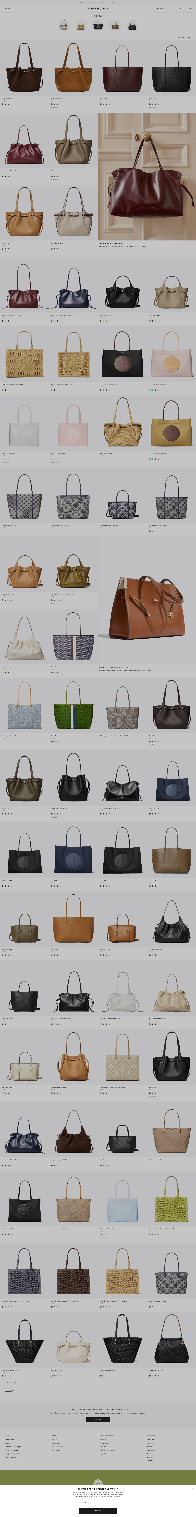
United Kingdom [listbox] (87, 1503)
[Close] (192, 1488)
